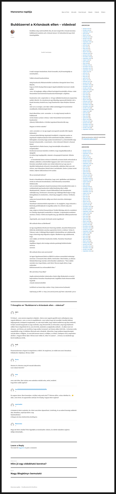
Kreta (17, 359)
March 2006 (86, 99)
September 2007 (87, 70)
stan (16, 374)
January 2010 (86, 38)
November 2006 (87, 86)
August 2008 (86, 60)
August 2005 (86, 111)
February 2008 (86, 65)
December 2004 (87, 124)
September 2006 (87, 89)
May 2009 (85, 48)
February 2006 (86, 101)
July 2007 (85, 73)
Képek (90, 12)
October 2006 (86, 88)
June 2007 (85, 75)
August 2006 (86, 91)
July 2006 (85, 93)
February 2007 (86, 81)
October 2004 (86, 127)
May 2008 (85, 63)
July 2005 (85, 113)
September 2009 (87, 42)
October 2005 (86, 108)
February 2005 (86, 121)
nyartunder (18, 404)
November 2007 (87, 68)
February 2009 (86, 53)
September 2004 (87, 129)
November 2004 (87, 126)
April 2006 (85, 98)
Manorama (18, 423)
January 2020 (86, 28)
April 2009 (85, 50)
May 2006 (85, 96)
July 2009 (85, 45)
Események (82, 12)
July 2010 (85, 33)
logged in (22, 448)
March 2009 (86, 51)
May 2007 (85, 76)
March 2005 (86, 119)
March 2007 (86, 79)
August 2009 (86, 43)
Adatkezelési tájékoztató (89, 139)
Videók (97, 12)
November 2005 (87, 106)
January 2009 (86, 55)
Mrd (12, 35)
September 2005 (87, 109)
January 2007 (86, 83)
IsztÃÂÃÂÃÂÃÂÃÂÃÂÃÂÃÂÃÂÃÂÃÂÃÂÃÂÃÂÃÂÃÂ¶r (31, 389)
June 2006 (85, 94)
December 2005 (87, 104)
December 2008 (87, 56)
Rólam (103, 12)
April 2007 (85, 78)
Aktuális (73, 12)
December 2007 (87, 66)
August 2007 (86, 71)
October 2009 (86, 40)
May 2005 (85, 116)
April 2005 (85, 117)
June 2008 (85, 61)
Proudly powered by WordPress (29, 487)
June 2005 (85, 114)
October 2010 (86, 30)
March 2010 (86, 35)
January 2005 (86, 122)
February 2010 (86, 37)
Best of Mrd (65, 12)
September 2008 (87, 58)
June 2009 (85, 46)
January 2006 (86, 103)
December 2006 (87, 84)
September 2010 (87, 32)
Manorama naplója (21, 11)
